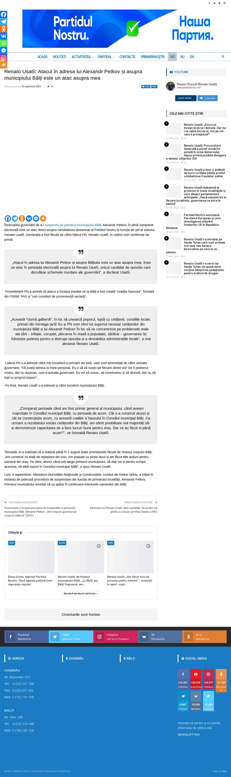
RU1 (225, 771)
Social (62, 543)
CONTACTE (127, 57)
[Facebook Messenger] (36, 218)
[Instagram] (3, 57)
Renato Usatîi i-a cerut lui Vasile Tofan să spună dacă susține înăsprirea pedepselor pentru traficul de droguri (204, 268)
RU (182, 57)
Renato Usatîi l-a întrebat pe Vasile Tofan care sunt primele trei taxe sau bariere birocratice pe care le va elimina (195, 246)
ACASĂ (42, 57)
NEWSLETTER (189, 734)
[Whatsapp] (3, 43)
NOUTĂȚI (59, 57)
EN (192, 57)
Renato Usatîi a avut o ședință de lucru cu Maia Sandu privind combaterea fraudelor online (204, 173)
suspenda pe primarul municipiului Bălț (72, 225)
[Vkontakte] (29, 218)
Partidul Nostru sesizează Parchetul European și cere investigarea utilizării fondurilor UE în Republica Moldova (193, 221)
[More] (43, 218)
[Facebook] (8, 218)
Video (147, 86)
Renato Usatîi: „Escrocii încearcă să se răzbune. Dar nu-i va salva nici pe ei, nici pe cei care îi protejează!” (205, 129)
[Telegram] (15, 218)
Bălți (154, 86)
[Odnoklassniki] (22, 218)
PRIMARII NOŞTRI (152, 57)
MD (172, 57)
